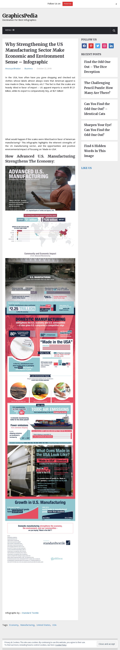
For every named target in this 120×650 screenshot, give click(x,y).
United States (43, 624)
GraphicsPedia (19, 15)
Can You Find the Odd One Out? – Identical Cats (97, 109)
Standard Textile (30, 612)
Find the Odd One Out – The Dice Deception (97, 67)
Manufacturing (27, 624)
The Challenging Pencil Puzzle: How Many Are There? (98, 88)
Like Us (86, 168)
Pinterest (67, 3)
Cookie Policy (60, 645)
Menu (8, 30)
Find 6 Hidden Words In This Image (95, 151)
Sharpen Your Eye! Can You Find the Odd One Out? (97, 130)
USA (54, 624)
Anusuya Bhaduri (13, 68)
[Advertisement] (40, 115)
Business (29, 68)
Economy (13, 624)
